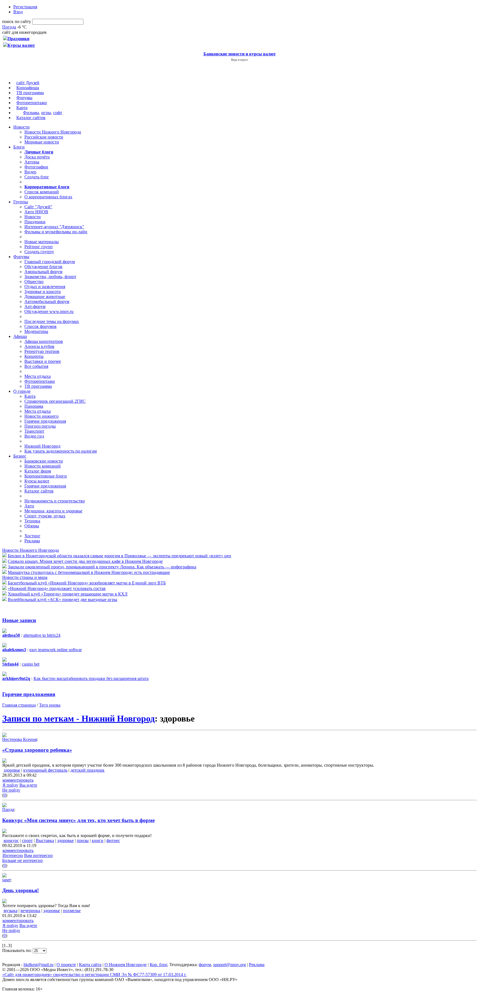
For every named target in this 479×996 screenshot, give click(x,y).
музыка (10, 910)
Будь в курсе (239, 59)
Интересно (12, 855)
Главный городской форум (49, 261)
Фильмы (31, 112)
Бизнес (19, 456)
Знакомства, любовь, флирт (50, 276)
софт (57, 112)
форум (205, 964)
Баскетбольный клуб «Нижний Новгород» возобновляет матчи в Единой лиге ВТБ (87, 583)
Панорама (33, 406)
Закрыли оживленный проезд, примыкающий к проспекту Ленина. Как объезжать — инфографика (102, 566)
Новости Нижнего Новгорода (52, 132)
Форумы (24, 97)
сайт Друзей (27, 82)
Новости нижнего (41, 416)
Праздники (34, 221)
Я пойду (10, 785)
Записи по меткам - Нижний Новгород (78, 718)
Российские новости (43, 137)
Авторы (31, 162)
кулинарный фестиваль (45, 770)
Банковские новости (43, 461)
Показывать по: (17, 950)
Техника (32, 520)
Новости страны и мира (24, 577)
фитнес (113, 840)
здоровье (12, 770)
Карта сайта (90, 964)
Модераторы (36, 331)
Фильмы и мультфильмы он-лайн (55, 231)
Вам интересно (38, 855)
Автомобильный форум (46, 301)
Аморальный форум (43, 271)
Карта (21, 107)
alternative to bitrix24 (41, 635)
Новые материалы (41, 241)
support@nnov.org (229, 964)
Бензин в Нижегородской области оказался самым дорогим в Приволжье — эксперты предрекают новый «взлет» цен (119, 555)
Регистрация (25, 6)
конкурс (11, 840)
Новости (21, 127)
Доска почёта (37, 157)
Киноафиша (27, 87)
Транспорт (34, 431)
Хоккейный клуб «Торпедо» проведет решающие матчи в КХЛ (68, 594)
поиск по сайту (16, 21)
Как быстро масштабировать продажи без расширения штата (91, 678)
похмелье (72, 910)
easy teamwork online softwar (55, 649)
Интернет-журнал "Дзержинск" (54, 226)
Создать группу (39, 251)
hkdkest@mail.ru (38, 964)
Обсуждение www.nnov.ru (48, 311)
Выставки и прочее (42, 361)
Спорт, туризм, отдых (44, 516)
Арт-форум (34, 306)
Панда (8, 809)
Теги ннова (49, 705)
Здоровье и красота (42, 291)
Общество (34, 281)
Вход (18, 11)
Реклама (32, 540)
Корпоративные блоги (45, 476)
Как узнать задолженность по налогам (60, 451)
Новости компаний (42, 466)
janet (6, 879)
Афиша (20, 336)
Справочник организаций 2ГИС (55, 401)
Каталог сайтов (30, 117)
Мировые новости (41, 142)
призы (83, 840)
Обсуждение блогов (43, 266)
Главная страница (19, 705)
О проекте (66, 964)
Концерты (34, 356)
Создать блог (36, 176)
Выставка (45, 840)
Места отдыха (37, 376)
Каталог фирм (37, 471)
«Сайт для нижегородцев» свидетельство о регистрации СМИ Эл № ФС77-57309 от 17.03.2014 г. (94, 974)
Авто (29, 506)
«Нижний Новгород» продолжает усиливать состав (57, 588)
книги (97, 840)
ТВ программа (30, 92)
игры (46, 112)
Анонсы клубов (39, 346)
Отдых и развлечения (44, 286)
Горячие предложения (45, 421)
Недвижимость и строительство (54, 501)
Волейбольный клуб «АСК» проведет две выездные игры (62, 599)
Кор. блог (158, 964)
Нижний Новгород (42, 446)
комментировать (18, 780)
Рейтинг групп (38, 246)
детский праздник (87, 770)
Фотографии (36, 167)
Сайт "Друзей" (38, 206)
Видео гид (34, 436)
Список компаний (41, 191)
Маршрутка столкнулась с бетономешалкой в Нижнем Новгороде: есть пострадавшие (89, 572)
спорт (27, 840)
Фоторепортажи (31, 102)
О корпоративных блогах (48, 196)
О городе (21, 391)
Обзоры (31, 525)
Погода (9, 27)
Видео (30, 172)
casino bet (30, 664)
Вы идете (28, 785)
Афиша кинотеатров (43, 341)
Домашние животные (44, 296)
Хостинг (32, 535)
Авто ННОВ (36, 211)
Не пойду (11, 790)
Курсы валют (36, 481)
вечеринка (30, 910)
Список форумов (40, 326)
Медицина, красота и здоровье (53, 511)
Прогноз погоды (40, 426)
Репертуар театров (41, 351)
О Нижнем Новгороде (126, 964)
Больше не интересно (22, 860)
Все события (36, 366)
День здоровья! (20, 890)
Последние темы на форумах (51, 321)
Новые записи (19, 620)
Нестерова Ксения (19, 739)
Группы (20, 201)
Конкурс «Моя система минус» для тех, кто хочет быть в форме (78, 820)
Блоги (19, 147)
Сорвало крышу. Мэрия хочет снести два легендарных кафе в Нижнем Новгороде (85, 561)
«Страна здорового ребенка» (37, 750)
